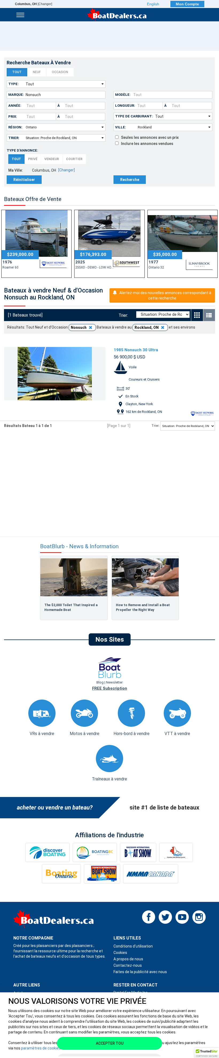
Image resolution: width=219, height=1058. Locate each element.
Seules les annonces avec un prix (149, 137)
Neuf (37, 72)
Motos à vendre (84, 733)
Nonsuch (79, 327)
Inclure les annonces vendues (146, 143)
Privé (32, 159)
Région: (15, 127)
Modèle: (123, 95)
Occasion (60, 72)
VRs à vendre (42, 733)
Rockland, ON (147, 327)
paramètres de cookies (41, 1048)
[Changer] (33, 4)
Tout (17, 72)
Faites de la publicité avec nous (140, 972)
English (153, 4)
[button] (206, 1053)
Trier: (13, 138)
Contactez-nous (128, 965)
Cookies (120, 952)
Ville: (120, 127)
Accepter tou (109, 1043)
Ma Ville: (15, 170)
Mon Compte (187, 4)
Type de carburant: (134, 116)
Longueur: (125, 106)
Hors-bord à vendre (132, 733)
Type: (13, 84)
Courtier (74, 159)
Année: (14, 106)
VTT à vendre (177, 733)
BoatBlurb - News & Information (79, 546)
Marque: (16, 95)
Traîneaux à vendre (109, 778)
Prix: (12, 117)
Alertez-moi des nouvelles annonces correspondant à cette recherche (165, 295)
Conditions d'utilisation (133, 946)
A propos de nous (128, 959)
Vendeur (51, 159)
